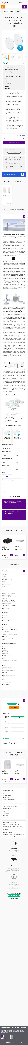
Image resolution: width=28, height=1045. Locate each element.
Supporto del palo (7, 669)
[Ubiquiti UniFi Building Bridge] (7, 433)
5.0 (6, 63)
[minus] (4, 138)
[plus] (23, 138)
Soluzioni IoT (6, 794)
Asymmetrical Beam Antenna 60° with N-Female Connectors (12, 832)
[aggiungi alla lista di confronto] (21, 63)
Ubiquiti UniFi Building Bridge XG (17, 438)
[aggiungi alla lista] (24, 63)
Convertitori (6, 814)
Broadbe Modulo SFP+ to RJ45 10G (11, 825)
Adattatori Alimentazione (9, 812)
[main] (5, 2)
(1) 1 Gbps (4, 617)
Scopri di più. (4, 1032)
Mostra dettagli (22, 1038)
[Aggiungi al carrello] (12, 557)
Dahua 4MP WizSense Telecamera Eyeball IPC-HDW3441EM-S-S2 (13, 829)
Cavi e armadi (6, 801)
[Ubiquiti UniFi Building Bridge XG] (16, 433)
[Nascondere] (24, 216)
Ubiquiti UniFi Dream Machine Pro (20, 772)
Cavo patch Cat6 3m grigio (9, 836)
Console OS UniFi (7, 809)
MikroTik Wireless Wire (7, 196)
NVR (4, 810)
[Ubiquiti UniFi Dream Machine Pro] (20, 765)
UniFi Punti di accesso (8, 11)
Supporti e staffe (7, 796)
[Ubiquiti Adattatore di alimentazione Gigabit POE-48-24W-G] (7, 540)
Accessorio (5, 816)
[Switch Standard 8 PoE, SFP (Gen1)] (20, 540)
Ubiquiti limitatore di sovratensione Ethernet (7, 773)
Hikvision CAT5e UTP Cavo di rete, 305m (12, 826)
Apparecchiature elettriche (9, 792)
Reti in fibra (6, 798)
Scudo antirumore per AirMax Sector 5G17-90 (13, 835)
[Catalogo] (3, 6)
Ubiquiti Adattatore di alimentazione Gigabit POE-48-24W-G (7, 549)
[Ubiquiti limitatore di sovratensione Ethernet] (7, 765)
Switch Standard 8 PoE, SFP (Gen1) (19, 548)
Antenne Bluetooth (7, 817)
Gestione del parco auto (8, 799)
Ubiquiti (6, 88)
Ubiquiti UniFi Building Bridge (7, 438)
